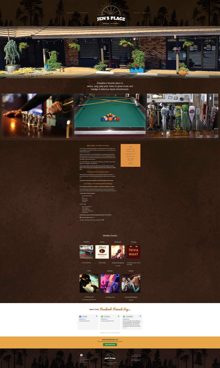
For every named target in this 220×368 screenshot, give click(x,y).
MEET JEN (137, 12)
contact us (83, 362)
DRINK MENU (71, 12)
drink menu (83, 357)
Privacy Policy (137, 354)
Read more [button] (81, 327)
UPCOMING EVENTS (82, 12)
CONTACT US (146, 12)
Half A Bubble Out (137, 360)
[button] (142, 322)
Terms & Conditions (135, 356)
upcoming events (84, 359)
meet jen (82, 360)
